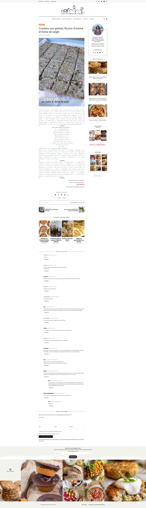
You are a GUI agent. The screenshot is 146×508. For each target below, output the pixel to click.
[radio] (77, 185)
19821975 (46, 255)
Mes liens (47, 1)
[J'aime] (55, 195)
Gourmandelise (47, 318)
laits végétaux (77, 18)
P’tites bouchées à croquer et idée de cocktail (55, 240)
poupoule (45, 265)
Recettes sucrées (66, 18)
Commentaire (41, 417)
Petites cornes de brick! (67, 239)
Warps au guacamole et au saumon (79, 240)
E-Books (91, 18)
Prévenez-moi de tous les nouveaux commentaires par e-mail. (50, 431)
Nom (40, 426)
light (64, 197)
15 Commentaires (46, 35)
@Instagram (10, 471)
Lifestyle (85, 18)
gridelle (45, 338)
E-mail (55, 426)
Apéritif (41, 24)
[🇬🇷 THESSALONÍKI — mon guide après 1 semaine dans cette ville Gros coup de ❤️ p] (98, 168)
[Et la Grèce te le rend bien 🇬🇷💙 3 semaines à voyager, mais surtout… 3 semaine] (104, 162)
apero (59, 197)
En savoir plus (98, 49)
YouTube (104, 1)
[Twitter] (61, 195)
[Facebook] (58, 195)
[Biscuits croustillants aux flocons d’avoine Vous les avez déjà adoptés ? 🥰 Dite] (104, 168)
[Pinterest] (64, 195)
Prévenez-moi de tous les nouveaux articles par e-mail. (49, 433)
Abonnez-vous (73, 456)
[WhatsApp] (68, 195)
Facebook (96, 1)
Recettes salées (56, 18)
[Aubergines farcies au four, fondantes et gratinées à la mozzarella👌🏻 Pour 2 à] (104, 156)
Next (84, 229)
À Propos (41, 1)
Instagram (99, 1)
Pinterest (101, 1)
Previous (39, 229)
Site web (71, 426)
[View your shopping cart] (106, 19)
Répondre (46, 259)
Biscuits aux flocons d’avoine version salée (44, 240)
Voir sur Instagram (97, 175)
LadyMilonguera (47, 296)
